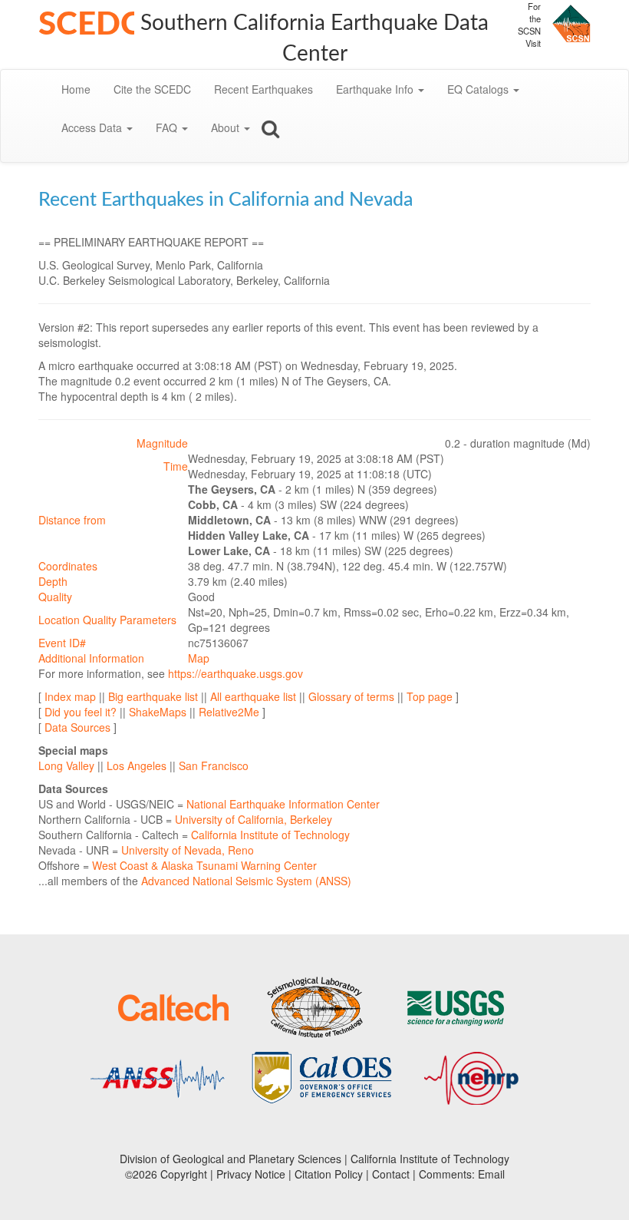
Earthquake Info (376, 89)
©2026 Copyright (166, 1174)
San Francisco (214, 765)
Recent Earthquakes (263, 89)
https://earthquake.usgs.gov (235, 673)
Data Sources (77, 727)
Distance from (72, 519)
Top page (430, 696)
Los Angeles (136, 765)
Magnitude (162, 443)
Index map (70, 696)
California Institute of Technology (270, 834)
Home (76, 89)
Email (491, 1174)
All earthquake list (253, 696)
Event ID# (62, 642)
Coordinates (67, 566)
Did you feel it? (80, 711)
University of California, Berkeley (253, 819)
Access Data (93, 127)
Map (198, 658)
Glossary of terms (351, 696)
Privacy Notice (250, 1174)
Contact (391, 1174)
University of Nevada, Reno (187, 850)
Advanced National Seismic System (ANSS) (246, 880)
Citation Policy (329, 1174)
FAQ (168, 127)
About (226, 127)
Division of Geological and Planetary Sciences (230, 1158)
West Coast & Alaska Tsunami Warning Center (204, 865)
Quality (55, 596)
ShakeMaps (157, 711)
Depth (53, 581)
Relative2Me (229, 711)
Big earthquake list (153, 696)
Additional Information (91, 658)
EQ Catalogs (479, 89)
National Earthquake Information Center (283, 804)
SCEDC (90, 24)
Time (175, 466)
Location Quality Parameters (107, 619)
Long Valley (66, 765)
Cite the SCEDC (152, 89)
